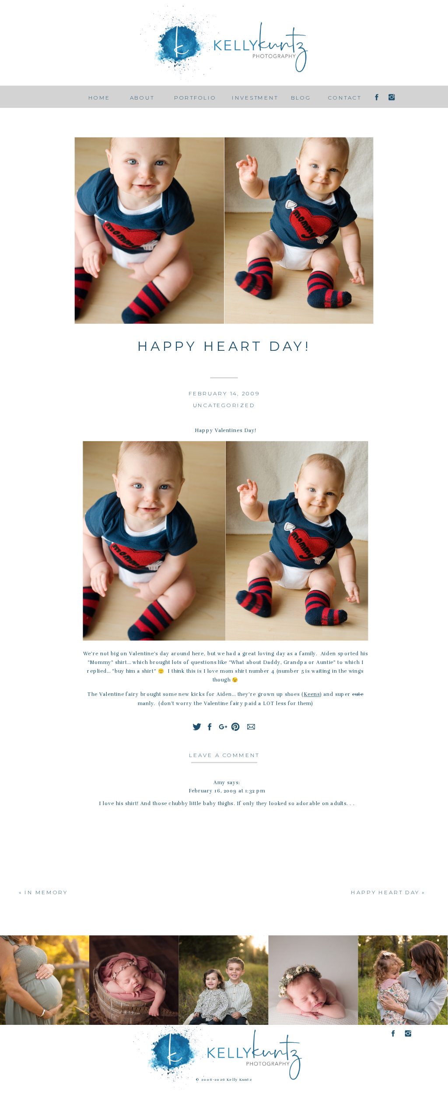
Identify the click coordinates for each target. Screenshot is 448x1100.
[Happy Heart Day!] (224, 231)
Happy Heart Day (385, 892)
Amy (219, 782)
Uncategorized (224, 405)
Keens (312, 695)
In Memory (46, 892)
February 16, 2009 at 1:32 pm (227, 791)
